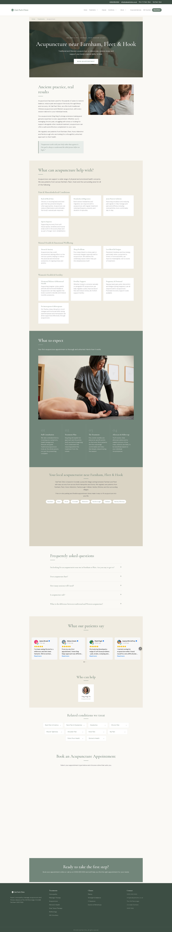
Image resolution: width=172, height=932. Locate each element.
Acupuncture (53, 901)
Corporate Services (135, 10)
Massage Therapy (55, 898)
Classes (104, 10)
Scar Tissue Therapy (55, 908)
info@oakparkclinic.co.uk (129, 2)
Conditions (111, 10)
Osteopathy (53, 894)
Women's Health (54, 905)
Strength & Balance (94, 898)
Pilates (90, 894)
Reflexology (53, 912)
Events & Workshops (95, 905)
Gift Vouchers (147, 10)
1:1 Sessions (91, 901)
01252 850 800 (114, 2)
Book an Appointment (86, 61)
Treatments (92, 10)
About (122, 10)
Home (85, 10)
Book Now (157, 10)
